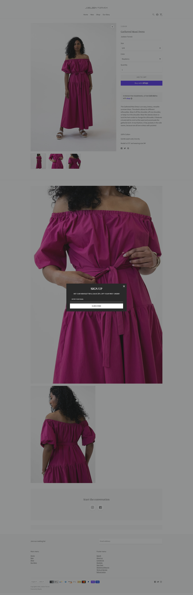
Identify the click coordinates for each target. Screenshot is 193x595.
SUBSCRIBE (96, 306)
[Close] (124, 286)
